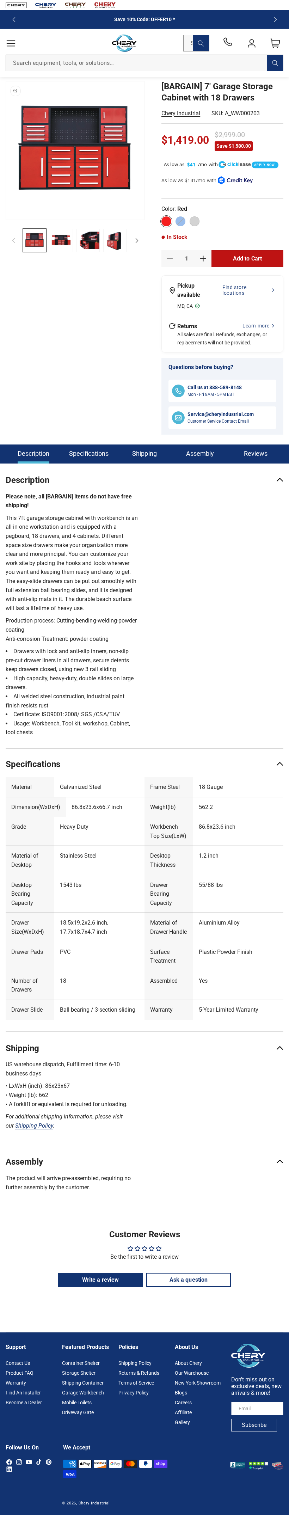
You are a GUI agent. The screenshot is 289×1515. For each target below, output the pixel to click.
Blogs (181, 1392)
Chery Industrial (180, 113)
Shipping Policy (135, 1363)
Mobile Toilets (77, 1402)
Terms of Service (136, 1382)
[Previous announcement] (13, 19)
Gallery (182, 1422)
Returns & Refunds (138, 1372)
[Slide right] (136, 240)
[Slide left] (13, 240)
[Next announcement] (275, 19)
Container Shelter (81, 1363)
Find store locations (234, 290)
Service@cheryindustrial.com (220, 414)
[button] (11, 43)
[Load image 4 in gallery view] (115, 240)
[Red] (166, 221)
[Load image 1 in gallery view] (34, 240)
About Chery (188, 1363)
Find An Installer (23, 1392)
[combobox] (144, 63)
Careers (183, 1402)
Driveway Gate (78, 1412)
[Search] (201, 43)
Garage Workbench (83, 1392)
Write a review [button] (100, 1279)
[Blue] (180, 221)
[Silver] (194, 221)
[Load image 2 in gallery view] (61, 240)
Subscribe (254, 1425)
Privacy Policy (133, 1392)
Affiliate (183, 1412)
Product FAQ (19, 1372)
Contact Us (18, 1363)
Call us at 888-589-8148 (214, 387)
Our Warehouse (192, 1372)
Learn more (256, 326)
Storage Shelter (79, 1372)
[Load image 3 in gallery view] (88, 240)
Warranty (16, 1382)
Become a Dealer (24, 1402)
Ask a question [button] (188, 1279)
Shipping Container (83, 1382)
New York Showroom (198, 1382)
